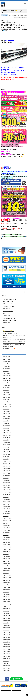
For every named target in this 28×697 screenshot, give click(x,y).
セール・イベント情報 (8, 311)
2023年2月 (5, 456)
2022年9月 (5, 468)
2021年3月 (5, 511)
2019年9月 (5, 554)
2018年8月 (5, 585)
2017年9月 (5, 611)
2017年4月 (5, 623)
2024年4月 (5, 423)
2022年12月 (6, 461)
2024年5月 (5, 421)
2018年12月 (6, 575)
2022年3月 (5, 482)
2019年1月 (5, 573)
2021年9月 (5, 497)
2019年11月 (6, 549)
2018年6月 (5, 589)
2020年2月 (5, 542)
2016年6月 (5, 644)
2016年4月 (5, 649)
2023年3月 (5, 454)
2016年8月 (5, 639)
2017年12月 (6, 604)
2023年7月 (5, 444)
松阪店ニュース (6, 308)
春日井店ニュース (23, 17)
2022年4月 (5, 480)
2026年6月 (5, 361)
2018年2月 (5, 599)
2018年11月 (6, 577)
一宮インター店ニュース (8, 299)
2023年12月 (6, 432)
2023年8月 (5, 442)
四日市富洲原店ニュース (8, 323)
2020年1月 (5, 544)
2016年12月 (6, 630)
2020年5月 (5, 535)
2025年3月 (5, 397)
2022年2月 (5, 485)
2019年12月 (6, 546)
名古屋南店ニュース (7, 320)
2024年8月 (5, 413)
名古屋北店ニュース (7, 318)
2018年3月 (5, 596)
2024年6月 (5, 418)
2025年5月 (5, 392)
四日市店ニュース (7, 306)
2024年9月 (5, 411)
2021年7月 (5, 501)
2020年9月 (5, 525)
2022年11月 (6, 463)
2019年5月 (5, 563)
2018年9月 (5, 582)
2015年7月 (5, 670)
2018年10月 (6, 580)
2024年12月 (6, 404)
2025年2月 (5, 399)
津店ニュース (6, 303)
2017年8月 (5, 613)
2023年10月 (6, 437)
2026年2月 (5, 371)
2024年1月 (5, 430)
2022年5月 (5, 478)
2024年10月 (6, 409)
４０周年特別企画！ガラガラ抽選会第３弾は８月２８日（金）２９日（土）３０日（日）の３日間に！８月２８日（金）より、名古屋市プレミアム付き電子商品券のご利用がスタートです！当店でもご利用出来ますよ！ (14, 343)
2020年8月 (5, 527)
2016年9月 (5, 637)
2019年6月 (5, 561)
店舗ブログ (5, 313)
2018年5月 (5, 592)
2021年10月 (6, 494)
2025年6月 (5, 390)
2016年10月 (6, 634)
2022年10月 (6, 466)
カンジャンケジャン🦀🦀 (9, 348)
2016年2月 (5, 653)
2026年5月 (5, 364)
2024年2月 (5, 428)
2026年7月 (5, 359)
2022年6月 (5, 475)
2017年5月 (5, 620)
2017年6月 (5, 618)
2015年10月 (6, 663)
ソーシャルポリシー (16, 690)
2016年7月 (5, 642)
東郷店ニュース (6, 301)
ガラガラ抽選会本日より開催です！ (11, 333)
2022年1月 (5, 487)
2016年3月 (5, 651)
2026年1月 (5, 373)
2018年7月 (5, 587)
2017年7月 (5, 615)
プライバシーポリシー (6, 690)
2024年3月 (5, 425)
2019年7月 (5, 558)
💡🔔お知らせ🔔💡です (8, 331)
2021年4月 (5, 508)
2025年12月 (6, 375)
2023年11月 (6, 435)
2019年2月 (5, 570)
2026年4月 (5, 366)
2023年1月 (5, 459)
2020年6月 (5, 532)
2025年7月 (5, 387)
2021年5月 (5, 506)
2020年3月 (5, 539)
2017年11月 (6, 606)
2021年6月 (5, 504)
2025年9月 (5, 383)
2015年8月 (5, 668)
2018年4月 (5, 594)
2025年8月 (5, 385)
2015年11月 (6, 661)
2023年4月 (5, 451)
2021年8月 (5, 499)
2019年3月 (5, 568)
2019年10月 (6, 551)
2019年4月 (5, 566)
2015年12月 (6, 658)
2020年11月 (6, 520)
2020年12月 (6, 518)
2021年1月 (5, 516)
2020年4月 (5, 537)
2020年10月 (6, 523)
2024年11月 (6, 406)
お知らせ (5, 315)
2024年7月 (5, 416)
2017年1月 (5, 627)
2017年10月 (6, 608)
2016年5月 (5, 646)
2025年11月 (6, 378)
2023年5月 (5, 449)
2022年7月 (5, 473)
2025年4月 (5, 394)
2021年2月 (5, 513)
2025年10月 (6, 380)
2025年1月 (5, 402)
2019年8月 (5, 556)
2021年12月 (6, 489)
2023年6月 (5, 447)
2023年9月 (5, 440)
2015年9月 (5, 665)
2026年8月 (5, 356)
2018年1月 (5, 601)
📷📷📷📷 (11, 234)
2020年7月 (5, 530)
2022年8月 (5, 470)
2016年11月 (6, 632)
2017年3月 (5, 625)
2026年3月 (5, 368)
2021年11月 (6, 492)
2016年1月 (5, 656)
